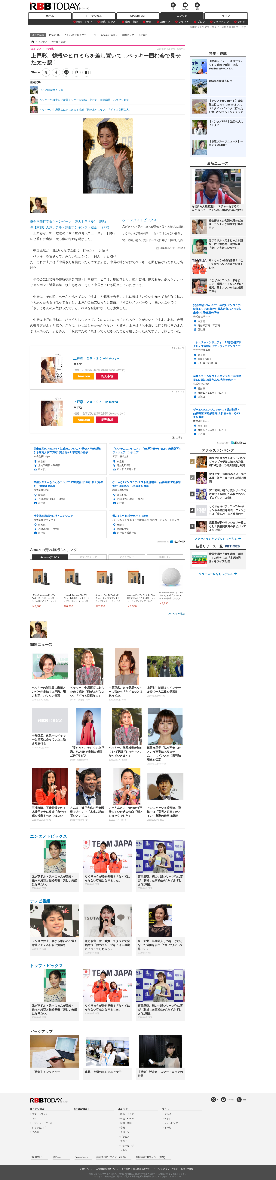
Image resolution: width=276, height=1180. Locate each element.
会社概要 (126, 1169)
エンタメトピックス (141, 220)
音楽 (148, 21)
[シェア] (56, 72)
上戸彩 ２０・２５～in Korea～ (97, 402)
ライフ (226, 15)
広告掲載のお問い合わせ (107, 1169)
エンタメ (182, 15)
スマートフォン (40, 1114)
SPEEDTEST (138, 15)
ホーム (50, 15)
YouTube (230, 1100)
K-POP (143, 35)
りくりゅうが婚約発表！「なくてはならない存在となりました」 (160, 233)
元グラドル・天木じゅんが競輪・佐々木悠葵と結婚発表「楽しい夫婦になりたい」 (170, 226)
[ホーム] (32, 41)
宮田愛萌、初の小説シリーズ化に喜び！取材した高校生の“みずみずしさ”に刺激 (169, 240)
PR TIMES (36, 1157)
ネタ (34, 1118)
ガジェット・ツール (42, 1123)
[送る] (66, 72)
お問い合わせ (86, 1169)
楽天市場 (107, 376)
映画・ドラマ (84, 21)
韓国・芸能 (131, 21)
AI (95, 35)
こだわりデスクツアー (76, 35)
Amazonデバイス (50, 557)
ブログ (201, 21)
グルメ (167, 1114)
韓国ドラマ (128, 35)
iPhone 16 (54, 35)
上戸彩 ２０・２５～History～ (96, 358)
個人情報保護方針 (141, 1169)
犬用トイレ (165, 557)
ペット (167, 1118)
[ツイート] (46, 72)
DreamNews (81, 1157)
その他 (241, 21)
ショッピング (221, 21)
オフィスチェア (88, 557)
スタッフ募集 (187, 1169)
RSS (244, 1100)
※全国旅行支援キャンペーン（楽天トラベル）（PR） (69, 221)
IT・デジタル (94, 15)
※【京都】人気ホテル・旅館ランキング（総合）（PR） (70, 227)
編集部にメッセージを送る (173, 248)
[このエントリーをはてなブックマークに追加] (86, 72)
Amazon (84, 376)
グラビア (183, 21)
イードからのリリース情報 (165, 1169)
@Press (57, 1157)
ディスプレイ (126, 557)
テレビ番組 (40, 901)
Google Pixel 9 (109, 35)
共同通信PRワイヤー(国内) (111, 1157)
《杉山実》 (176, 437)
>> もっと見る (176, 613)
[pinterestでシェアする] (76, 72)
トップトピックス (46, 965)
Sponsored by (163, 542)
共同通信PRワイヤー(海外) (150, 1157)
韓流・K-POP (108, 21)
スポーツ (165, 21)
